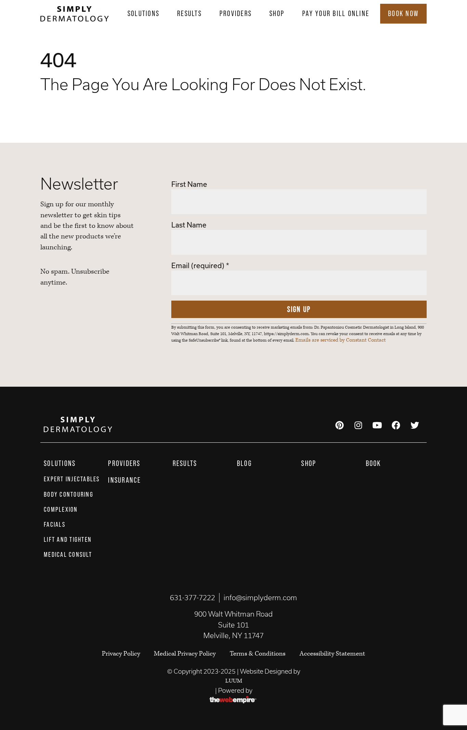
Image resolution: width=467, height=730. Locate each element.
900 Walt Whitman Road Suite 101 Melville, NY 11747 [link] (233, 624)
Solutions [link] (143, 13)
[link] (74, 14)
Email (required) (200, 265)
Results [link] (189, 13)
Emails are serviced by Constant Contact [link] (340, 340)
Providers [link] (235, 13)
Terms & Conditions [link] (257, 653)
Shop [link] (276, 13)
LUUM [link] (233, 681)
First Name (189, 184)
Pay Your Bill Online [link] (335, 13)
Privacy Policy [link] (122, 653)
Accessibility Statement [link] (332, 653)
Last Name (188, 225)
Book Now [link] (403, 13)
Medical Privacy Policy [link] (185, 653)
